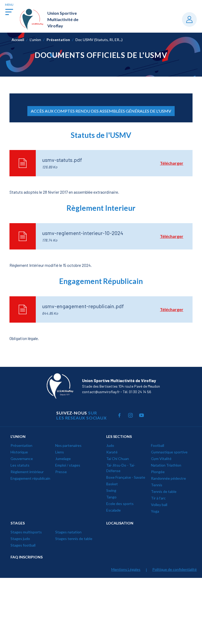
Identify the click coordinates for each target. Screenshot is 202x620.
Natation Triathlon (166, 465)
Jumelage (63, 458)
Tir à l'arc (158, 498)
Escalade (113, 510)
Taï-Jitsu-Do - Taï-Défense (120, 468)
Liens (59, 452)
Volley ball (159, 504)
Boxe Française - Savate (125, 477)
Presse (61, 471)
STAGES (18, 523)
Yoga (155, 511)
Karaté (112, 452)
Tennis (156, 485)
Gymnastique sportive (169, 452)
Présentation (21, 445)
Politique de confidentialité (174, 569)
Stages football (23, 545)
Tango (111, 497)
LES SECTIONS (119, 436)
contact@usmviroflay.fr (101, 391)
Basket (112, 484)
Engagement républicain (30, 478)
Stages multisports (26, 532)
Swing (111, 490)
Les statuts (20, 465)
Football (157, 445)
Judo (110, 445)
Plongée (158, 471)
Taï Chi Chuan (117, 458)
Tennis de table (163, 491)
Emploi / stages (67, 465)
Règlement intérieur (27, 471)
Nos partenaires (68, 445)
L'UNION (18, 436)
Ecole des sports (120, 503)
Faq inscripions (27, 557)
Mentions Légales (125, 569)
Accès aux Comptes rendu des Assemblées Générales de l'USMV (101, 110)
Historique (19, 452)
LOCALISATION (119, 523)
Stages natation (68, 532)
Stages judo (20, 538)
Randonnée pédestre (168, 478)
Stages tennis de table (73, 538)
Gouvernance (22, 458)
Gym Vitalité (161, 458)
